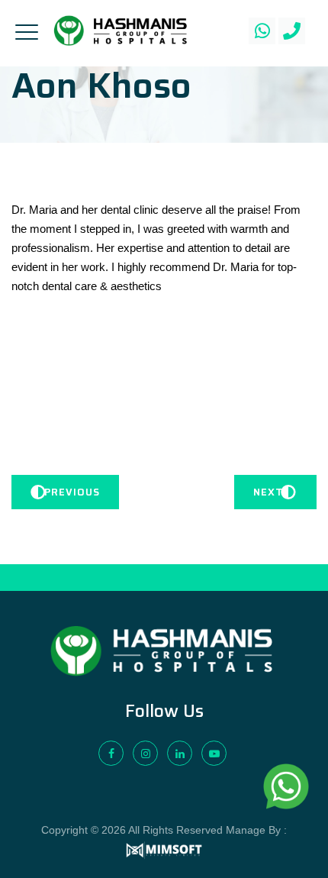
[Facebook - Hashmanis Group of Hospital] (111, 753)
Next (268, 492)
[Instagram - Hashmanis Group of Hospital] (145, 753)
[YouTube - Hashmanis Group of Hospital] (214, 753)
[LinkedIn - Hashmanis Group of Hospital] (179, 753)
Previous (72, 492)
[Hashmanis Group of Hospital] (120, 30)
